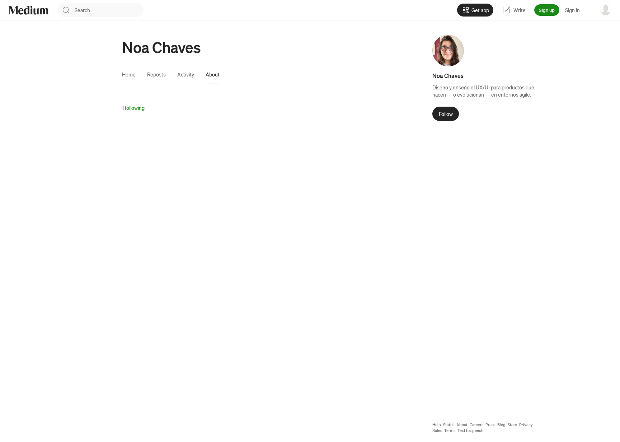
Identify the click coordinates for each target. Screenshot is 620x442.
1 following (133, 107)
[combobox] (109, 10)
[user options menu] (605, 9)
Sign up (547, 10)
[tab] (129, 74)
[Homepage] (29, 10)
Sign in (572, 10)
